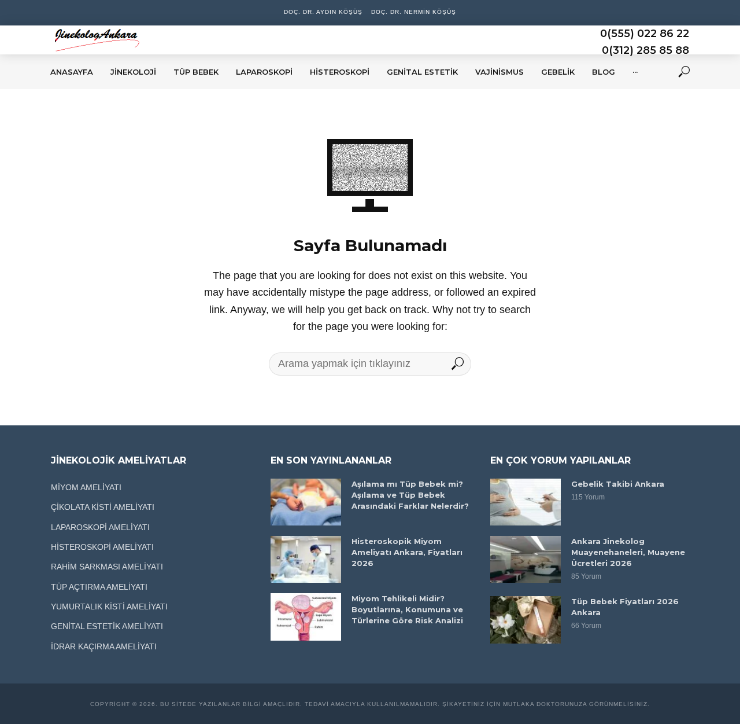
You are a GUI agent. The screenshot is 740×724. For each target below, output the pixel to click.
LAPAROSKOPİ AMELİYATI (100, 527)
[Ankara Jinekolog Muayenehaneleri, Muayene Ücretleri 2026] (525, 559)
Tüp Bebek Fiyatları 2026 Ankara (625, 607)
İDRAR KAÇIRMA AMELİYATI (104, 646)
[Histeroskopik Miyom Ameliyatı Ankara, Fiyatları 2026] (306, 559)
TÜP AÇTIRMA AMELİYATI (99, 586)
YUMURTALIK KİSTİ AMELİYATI (109, 606)
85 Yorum (586, 576)
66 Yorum (586, 626)
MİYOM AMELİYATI (86, 487)
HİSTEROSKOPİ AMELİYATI (102, 547)
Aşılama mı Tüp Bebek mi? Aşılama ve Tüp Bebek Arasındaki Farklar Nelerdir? (410, 494)
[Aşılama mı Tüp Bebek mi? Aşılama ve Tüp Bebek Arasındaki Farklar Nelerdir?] (306, 502)
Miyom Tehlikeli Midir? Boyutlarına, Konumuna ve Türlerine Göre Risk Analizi (407, 609)
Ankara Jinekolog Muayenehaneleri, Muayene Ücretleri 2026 (628, 552)
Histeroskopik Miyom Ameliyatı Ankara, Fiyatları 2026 (407, 552)
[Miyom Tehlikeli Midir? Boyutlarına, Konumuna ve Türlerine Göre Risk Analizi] (306, 616)
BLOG (603, 71)
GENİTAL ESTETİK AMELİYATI (107, 626)
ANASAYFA (71, 71)
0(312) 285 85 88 (645, 50)
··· (635, 71)
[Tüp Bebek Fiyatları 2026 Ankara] (525, 619)
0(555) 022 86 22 (644, 33)
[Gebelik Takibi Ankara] (525, 502)
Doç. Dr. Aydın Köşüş (323, 12)
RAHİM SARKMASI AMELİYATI (107, 566)
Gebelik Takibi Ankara (617, 483)
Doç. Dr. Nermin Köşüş (413, 12)
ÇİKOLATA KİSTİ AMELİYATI (102, 507)
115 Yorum (588, 497)
